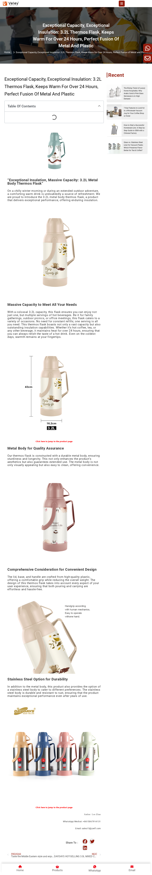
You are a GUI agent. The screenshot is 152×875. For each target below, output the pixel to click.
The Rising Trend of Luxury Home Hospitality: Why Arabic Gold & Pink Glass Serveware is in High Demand (134, 93)
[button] (99, 106)
